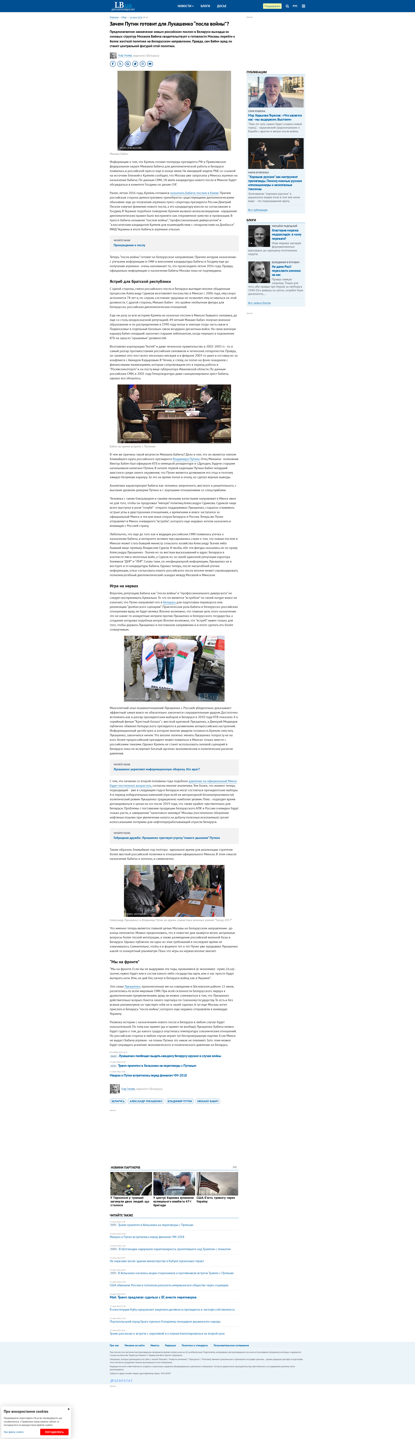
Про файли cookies (14, 1431)
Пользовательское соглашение (231, 1345)
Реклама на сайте (135, 1345)
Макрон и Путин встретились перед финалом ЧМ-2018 (148, 1075)
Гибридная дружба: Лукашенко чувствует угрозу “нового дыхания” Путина (167, 838)
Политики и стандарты (195, 1345)
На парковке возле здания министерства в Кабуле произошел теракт (157, 1261)
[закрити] (68, 1409)
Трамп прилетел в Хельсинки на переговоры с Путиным (153, 1065)
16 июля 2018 (136, 17)
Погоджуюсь (54, 1432)
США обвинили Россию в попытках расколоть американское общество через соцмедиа (169, 1285)
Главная (114, 17)
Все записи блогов (259, 303)
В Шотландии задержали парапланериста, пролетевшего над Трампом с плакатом (171, 1249)
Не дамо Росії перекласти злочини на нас (286, 270)
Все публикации (257, 210)
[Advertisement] (174, 1135)
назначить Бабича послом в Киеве (194, 193)
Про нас (114, 1345)
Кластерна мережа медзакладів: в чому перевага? (286, 234)
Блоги (205, 6)
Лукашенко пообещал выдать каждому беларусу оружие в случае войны (166, 1056)
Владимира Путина (186, 459)
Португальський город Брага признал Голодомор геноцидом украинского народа (165, 1321)
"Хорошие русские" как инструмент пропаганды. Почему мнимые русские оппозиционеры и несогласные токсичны (275, 183)
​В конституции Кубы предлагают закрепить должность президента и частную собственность (172, 1309)
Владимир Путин (179, 1101)
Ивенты (154, 1345)
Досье (221, 6)
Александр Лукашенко (146, 1101)
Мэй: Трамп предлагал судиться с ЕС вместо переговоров (153, 1297)
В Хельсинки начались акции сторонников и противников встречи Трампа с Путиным (172, 1273)
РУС (295, 6)
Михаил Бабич (207, 1101)
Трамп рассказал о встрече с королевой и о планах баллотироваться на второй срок (167, 1333)
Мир (124, 17)
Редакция (170, 1345)
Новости (184, 6)
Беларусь (169, 602)
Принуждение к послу (129, 245)
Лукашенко (132, 986)
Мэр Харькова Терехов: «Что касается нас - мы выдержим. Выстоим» (275, 117)
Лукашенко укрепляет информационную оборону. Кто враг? (157, 769)
